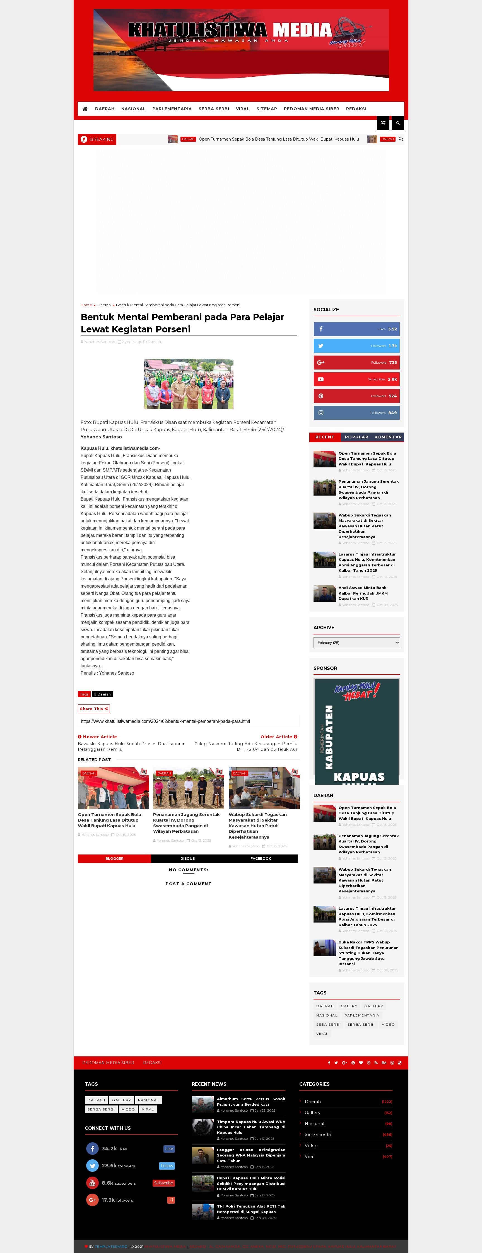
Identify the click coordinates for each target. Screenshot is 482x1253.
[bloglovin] (361, 1063)
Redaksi (356, 108)
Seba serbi (328, 1024)
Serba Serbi (214, 108)
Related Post (94, 759)
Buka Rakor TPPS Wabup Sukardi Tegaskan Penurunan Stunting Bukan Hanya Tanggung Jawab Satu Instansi (369, 953)
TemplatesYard (111, 1246)
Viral (243, 108)
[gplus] (345, 1063)
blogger (114, 858)
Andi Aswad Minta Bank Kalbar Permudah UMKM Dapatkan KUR (363, 593)
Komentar (388, 437)
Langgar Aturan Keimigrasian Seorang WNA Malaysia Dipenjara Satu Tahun (251, 1155)
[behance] (384, 1063)
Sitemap (266, 108)
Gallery (373, 1006)
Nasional (133, 108)
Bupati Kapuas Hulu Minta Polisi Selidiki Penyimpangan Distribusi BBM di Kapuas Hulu (251, 1183)
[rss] (376, 1063)
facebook (260, 858)
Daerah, (155, 341)
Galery (349, 1006)
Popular (357, 437)
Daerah (105, 108)
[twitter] (336, 1063)
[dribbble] (369, 1063)
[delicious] (400, 1063)
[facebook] (329, 1063)
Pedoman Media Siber (311, 108)
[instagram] (392, 1063)
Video (388, 1024)
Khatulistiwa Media (165, 1246)
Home (86, 305)
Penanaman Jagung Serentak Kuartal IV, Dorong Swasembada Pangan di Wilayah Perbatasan (186, 823)
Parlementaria (172, 108)
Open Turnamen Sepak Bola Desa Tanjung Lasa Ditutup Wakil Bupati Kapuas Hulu (240, 139)
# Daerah (102, 694)
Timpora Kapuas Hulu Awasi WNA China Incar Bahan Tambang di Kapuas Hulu (251, 1127)
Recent (325, 437)
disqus (187, 858)
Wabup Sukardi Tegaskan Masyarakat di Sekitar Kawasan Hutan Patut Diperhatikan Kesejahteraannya (258, 826)
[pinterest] (353, 1063)
